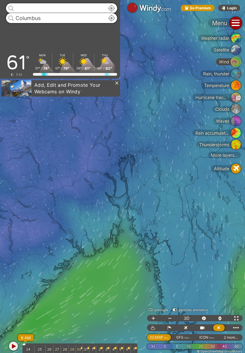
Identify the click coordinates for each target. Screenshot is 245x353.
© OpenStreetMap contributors (219, 351)
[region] (122, 176)
